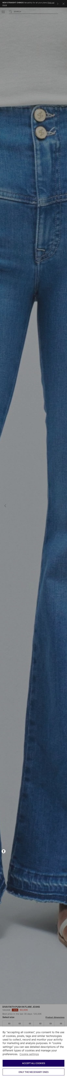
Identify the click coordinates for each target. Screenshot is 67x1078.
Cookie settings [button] (29, 1054)
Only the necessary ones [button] (33, 1072)
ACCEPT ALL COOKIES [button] (33, 1063)
